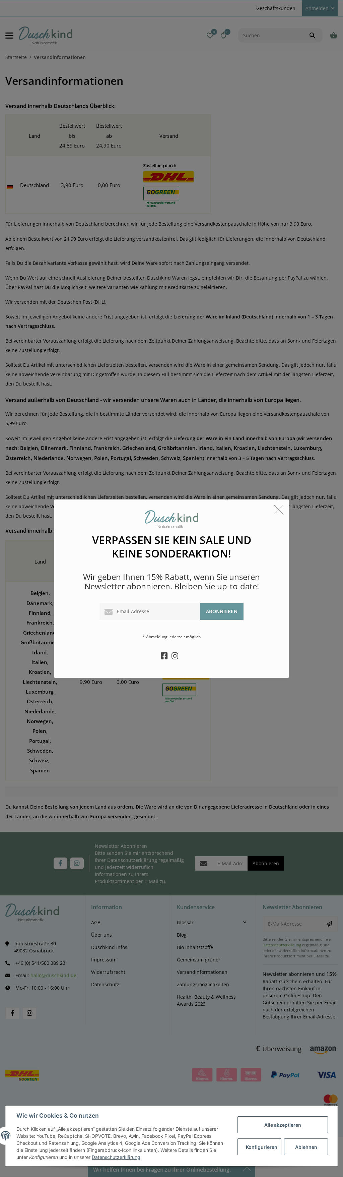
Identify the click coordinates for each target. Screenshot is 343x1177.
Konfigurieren (261, 1147)
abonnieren (221, 611)
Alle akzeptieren (282, 1125)
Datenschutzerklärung (116, 1157)
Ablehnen (306, 1147)
